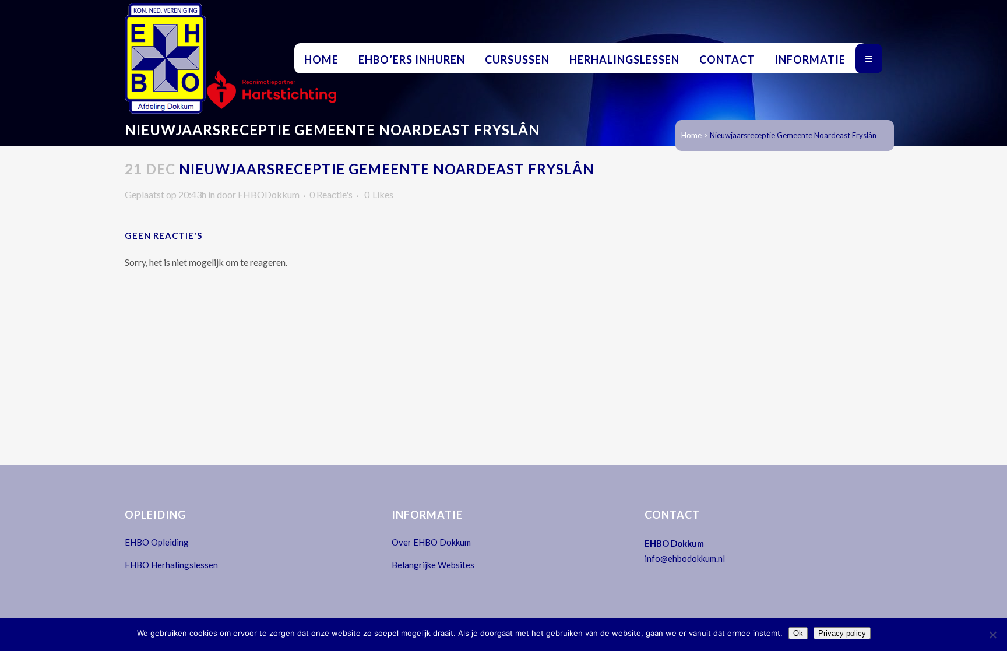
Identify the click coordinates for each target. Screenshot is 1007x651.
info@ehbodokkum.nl (685, 558)
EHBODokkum (269, 194)
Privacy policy (842, 633)
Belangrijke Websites (433, 564)
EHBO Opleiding (157, 542)
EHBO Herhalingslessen (171, 564)
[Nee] (992, 635)
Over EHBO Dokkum (431, 542)
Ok (798, 633)
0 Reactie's (331, 194)
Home (691, 135)
